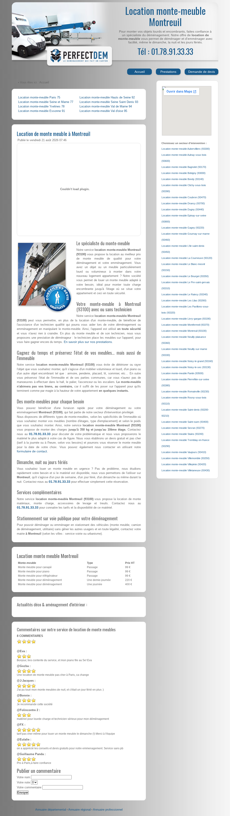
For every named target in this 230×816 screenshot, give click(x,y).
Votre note (23, 782)
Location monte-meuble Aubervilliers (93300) (185, 148)
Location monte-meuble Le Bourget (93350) (185, 276)
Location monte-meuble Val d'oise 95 (103, 111)
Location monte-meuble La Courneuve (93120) (186, 258)
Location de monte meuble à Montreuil (53, 133)
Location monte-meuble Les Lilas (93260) (183, 300)
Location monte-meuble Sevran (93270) (183, 428)
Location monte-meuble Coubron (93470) (183, 197)
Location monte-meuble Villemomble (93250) (185, 458)
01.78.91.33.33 (40, 434)
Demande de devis (201, 71)
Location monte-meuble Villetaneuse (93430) (185, 470)
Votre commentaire (29, 787)
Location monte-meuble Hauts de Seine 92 (107, 97)
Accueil (140, 71)
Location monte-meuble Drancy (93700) (183, 203)
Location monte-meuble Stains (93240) (182, 434)
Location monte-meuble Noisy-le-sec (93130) (186, 367)
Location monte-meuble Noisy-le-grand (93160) (187, 361)
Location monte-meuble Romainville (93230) (185, 391)
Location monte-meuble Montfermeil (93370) (185, 324)
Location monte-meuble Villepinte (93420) (183, 464)
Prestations (168, 71)
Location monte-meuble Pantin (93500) (182, 373)
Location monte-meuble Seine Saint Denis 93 (109, 102)
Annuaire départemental (50, 809)
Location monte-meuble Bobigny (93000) (183, 173)
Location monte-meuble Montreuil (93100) (184, 330)
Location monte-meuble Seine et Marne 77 (45, 102)
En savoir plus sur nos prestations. (88, 342)
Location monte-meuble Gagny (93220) (182, 227)
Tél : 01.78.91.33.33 (165, 51)
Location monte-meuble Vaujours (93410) (183, 452)
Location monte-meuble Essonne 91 (41, 111)
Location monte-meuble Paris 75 (39, 97)
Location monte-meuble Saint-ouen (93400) (184, 421)
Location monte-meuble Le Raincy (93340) (184, 294)
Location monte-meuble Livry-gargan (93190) (186, 318)
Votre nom (23, 777)
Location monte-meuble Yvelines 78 (41, 106)
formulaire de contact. (32, 451)
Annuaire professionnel (108, 809)
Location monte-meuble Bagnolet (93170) (183, 167)
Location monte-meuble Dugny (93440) (182, 209)
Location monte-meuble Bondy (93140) (182, 179)
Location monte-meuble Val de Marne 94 (106, 106)
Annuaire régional (79, 809)
